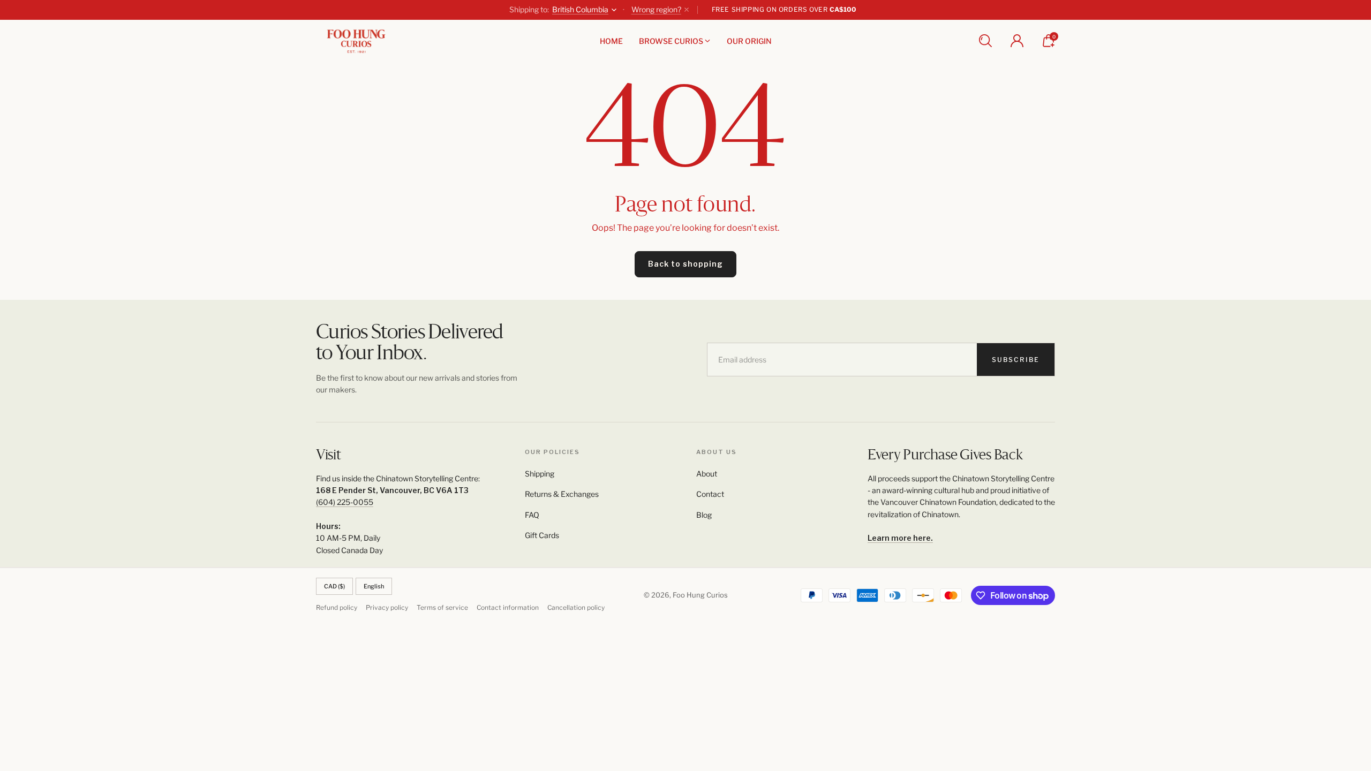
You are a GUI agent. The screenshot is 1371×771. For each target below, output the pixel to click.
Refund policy (336, 607)
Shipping (539, 473)
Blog (704, 514)
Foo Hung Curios (700, 595)
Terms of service (442, 607)
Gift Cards (542, 535)
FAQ (532, 514)
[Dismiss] (686, 9)
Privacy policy (387, 607)
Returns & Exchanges (562, 493)
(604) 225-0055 (344, 502)
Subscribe (1015, 360)
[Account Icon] (1017, 40)
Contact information (508, 607)
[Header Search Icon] (985, 40)
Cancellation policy (576, 607)
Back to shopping (685, 263)
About (706, 473)
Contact (710, 493)
